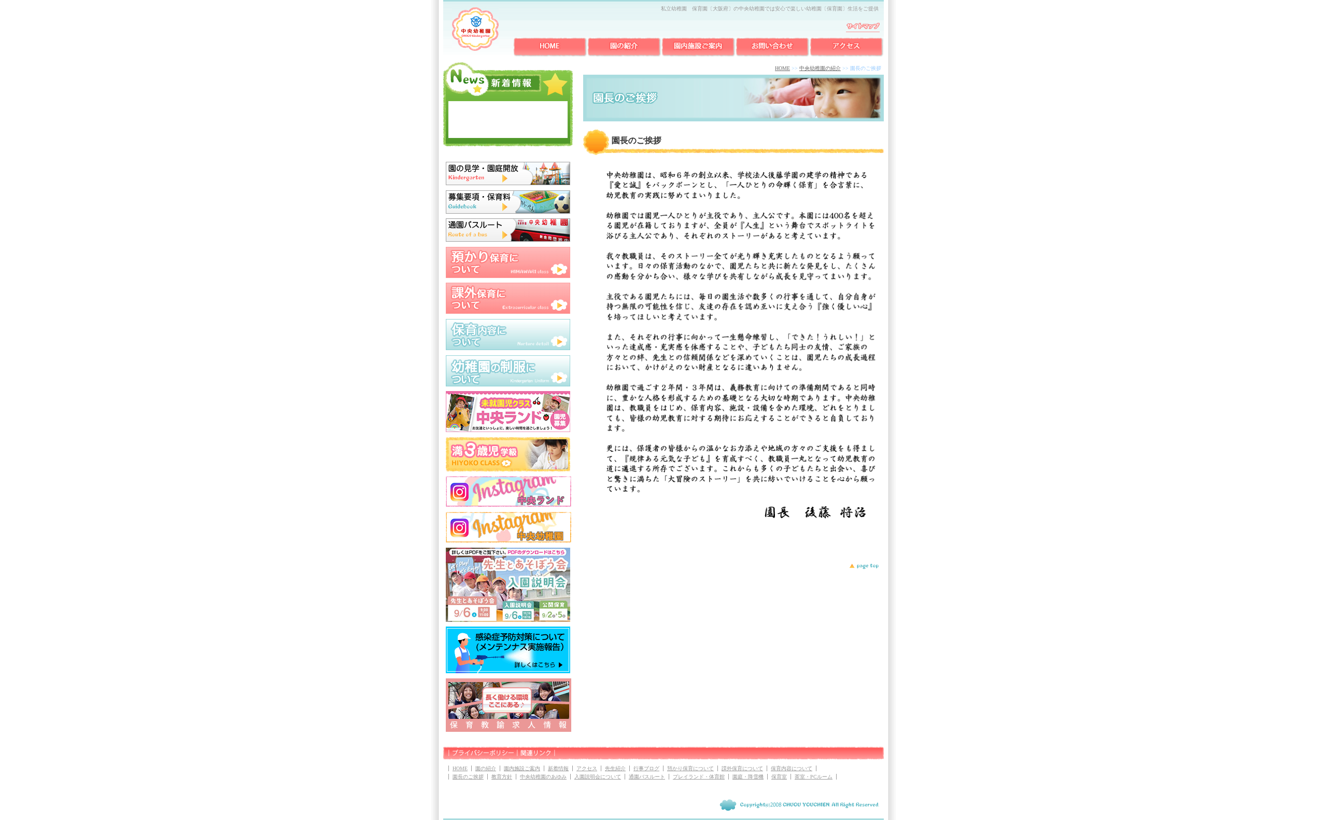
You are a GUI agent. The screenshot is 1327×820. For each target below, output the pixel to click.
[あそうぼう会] (508, 619)
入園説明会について (597, 777)
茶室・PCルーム (813, 777)
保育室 (779, 777)
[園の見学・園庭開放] (508, 183)
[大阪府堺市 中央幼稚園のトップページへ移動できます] (475, 48)
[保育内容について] (508, 348)
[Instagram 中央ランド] (508, 504)
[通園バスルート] (508, 239)
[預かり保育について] (508, 276)
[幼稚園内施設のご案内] (698, 55)
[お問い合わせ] (773, 55)
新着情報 (558, 768)
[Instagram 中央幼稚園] (508, 540)
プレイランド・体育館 (699, 777)
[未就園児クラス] (508, 430)
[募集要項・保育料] (508, 211)
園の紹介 (485, 768)
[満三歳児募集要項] (508, 469)
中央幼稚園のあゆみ (543, 777)
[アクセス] (847, 55)
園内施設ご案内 (522, 768)
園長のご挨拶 (468, 777)
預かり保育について (690, 768)
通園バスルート (647, 777)
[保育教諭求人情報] (508, 729)
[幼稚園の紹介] (624, 55)
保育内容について (791, 768)
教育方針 (501, 777)
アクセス (586, 768)
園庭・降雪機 (748, 777)
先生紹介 (615, 768)
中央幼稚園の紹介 (820, 68)
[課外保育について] (508, 311)
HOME (782, 68)
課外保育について (742, 768)
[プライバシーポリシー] (483, 757)
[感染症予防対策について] (508, 671)
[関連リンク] (536, 757)
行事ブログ (646, 768)
